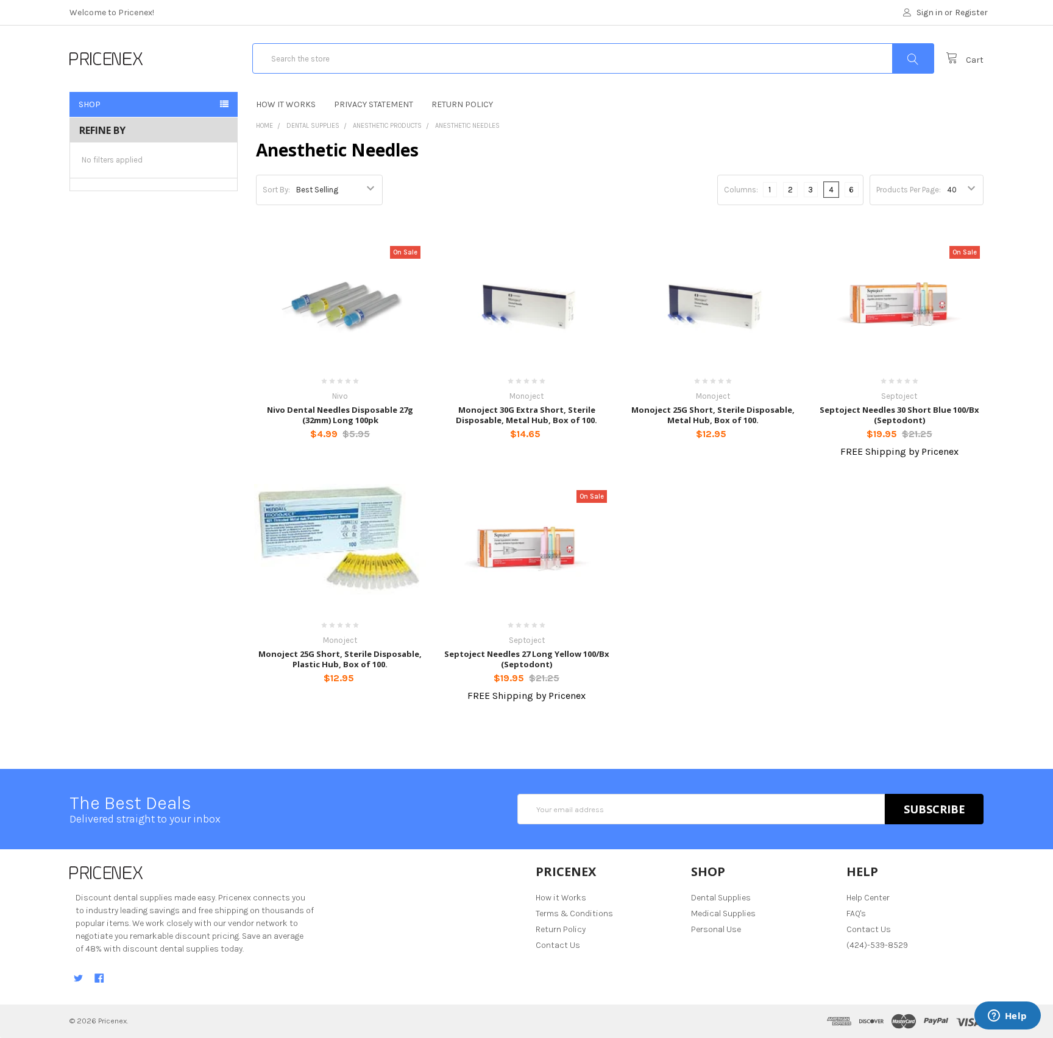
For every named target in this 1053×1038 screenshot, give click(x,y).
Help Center (868, 897)
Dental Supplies (312, 126)
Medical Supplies (723, 913)
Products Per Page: (908, 189)
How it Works (286, 104)
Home (264, 126)
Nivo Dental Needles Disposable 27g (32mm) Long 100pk (340, 414)
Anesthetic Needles (467, 126)
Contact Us (558, 945)
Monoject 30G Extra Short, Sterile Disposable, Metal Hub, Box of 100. (526, 414)
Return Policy (462, 104)
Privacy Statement (373, 104)
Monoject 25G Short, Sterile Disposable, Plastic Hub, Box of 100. (340, 658)
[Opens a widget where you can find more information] (1007, 1016)
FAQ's (856, 913)
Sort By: (276, 189)
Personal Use (716, 929)
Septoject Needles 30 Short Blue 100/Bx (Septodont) (899, 414)
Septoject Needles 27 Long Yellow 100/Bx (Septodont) (526, 658)
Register (971, 12)
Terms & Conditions (574, 913)
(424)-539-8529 (877, 945)
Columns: (741, 189)
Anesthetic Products (387, 126)
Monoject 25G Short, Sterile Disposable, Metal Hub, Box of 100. (713, 414)
